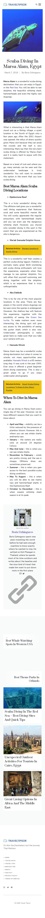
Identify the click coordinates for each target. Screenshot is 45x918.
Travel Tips (10, 863)
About (8, 870)
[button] (36, 4)
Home (7, 857)
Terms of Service (12, 879)
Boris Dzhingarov (32, 72)
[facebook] (11, 887)
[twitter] (8, 887)
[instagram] (4, 887)
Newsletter (10, 867)
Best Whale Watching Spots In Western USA (19, 642)
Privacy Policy (11, 876)
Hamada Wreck (20, 360)
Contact (8, 873)
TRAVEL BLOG (10, 861)
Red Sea (14, 87)
